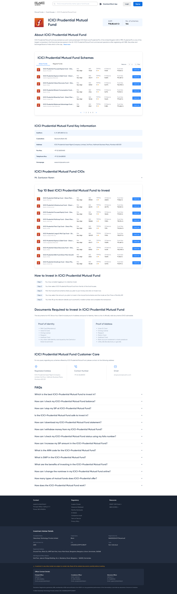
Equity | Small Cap (47, 264)
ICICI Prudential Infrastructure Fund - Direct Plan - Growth (62, 205)
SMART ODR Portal (115, 504)
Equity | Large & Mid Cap (49, 235)
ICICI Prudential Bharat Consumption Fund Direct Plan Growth (64, 90)
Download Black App (110, 4)
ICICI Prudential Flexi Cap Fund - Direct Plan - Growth (61, 226)
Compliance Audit (76, 515)
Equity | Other (46, 92)
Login (127, 4)
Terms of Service (76, 518)
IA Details (74, 513)
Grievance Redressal (77, 507)
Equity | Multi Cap (47, 221)
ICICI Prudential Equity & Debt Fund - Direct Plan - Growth (62, 76)
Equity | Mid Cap (47, 200)
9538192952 (112, 579)
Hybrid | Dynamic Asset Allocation (51, 106)
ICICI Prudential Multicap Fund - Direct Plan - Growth (61, 219)
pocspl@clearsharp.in (44, 581)
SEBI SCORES (113, 507)
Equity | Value (46, 85)
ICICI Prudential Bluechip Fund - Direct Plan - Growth (61, 97)
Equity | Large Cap (48, 99)
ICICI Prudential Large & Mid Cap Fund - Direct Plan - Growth (64, 233)
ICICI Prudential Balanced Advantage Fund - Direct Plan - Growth (65, 104)
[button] (43, 64)
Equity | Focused (47, 70)
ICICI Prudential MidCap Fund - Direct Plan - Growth (61, 198)
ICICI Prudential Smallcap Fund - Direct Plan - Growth (61, 262)
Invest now (136, 69)
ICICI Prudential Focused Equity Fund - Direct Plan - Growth (63, 69)
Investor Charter (76, 504)
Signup (138, 4)
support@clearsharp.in (39, 504)
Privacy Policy (75, 521)
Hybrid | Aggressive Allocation (50, 78)
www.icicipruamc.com (61, 162)
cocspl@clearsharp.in (80, 581)
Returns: (124, 64)
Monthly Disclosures (77, 510)
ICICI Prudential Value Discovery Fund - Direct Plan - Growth (63, 83)
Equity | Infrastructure (48, 207)
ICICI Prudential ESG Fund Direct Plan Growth (58, 255)
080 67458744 (40, 579)
